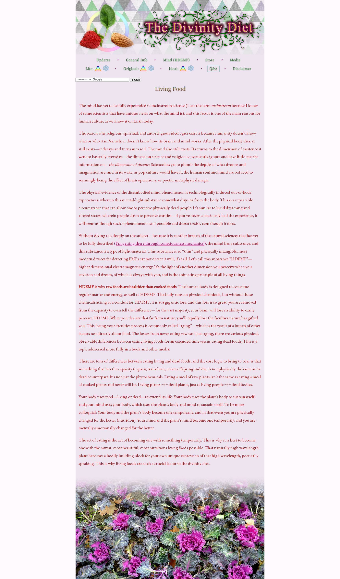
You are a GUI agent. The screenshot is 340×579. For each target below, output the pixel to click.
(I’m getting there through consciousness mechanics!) (160, 243)
